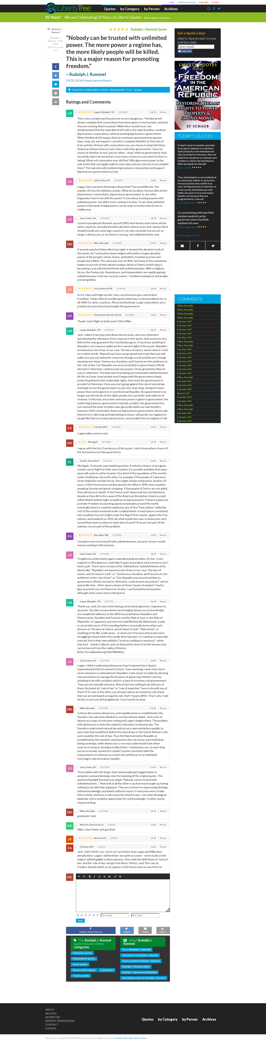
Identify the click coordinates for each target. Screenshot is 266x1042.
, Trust (128, 89)
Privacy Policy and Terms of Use (131, 1038)
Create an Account (186, 2)
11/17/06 (108, 601)
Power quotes (80, 964)
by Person (151, 9)
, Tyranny (137, 89)
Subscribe (204, 2)
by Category (129, 9)
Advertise (52, 1017)
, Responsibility (117, 89)
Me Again (93, 442)
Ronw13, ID (183, 393)
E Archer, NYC (100, 427)
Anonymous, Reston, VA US (107, 314)
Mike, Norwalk (101, 243)
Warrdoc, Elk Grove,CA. (91, 824)
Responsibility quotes (84, 969)
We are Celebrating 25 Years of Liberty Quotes (116, 17)
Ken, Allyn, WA (100, 535)
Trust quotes (106, 969)
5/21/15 (101, 846)
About (50, 1009)
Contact (51, 1024)
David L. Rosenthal (89, 460)
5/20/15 (111, 824)
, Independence (92, 89)
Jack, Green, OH (101, 180)
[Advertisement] (198, 273)
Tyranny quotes (81, 975)
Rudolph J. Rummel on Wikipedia (139, 972)
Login (171, 2)
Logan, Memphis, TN (103, 112)
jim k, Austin (99, 838)
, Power (104, 89)
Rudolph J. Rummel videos (135, 966)
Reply (164, 112)
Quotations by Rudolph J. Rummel (140, 955)
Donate (215, 2)
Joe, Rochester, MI (102, 288)
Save (80, 920)
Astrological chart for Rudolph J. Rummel (143, 977)
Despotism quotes (82, 952)
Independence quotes (84, 958)
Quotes (110, 9)
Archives (171, 9)
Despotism (78, 89)
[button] (79, 876)
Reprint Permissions (60, 1020)
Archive (51, 1013)
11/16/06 (122, 112)
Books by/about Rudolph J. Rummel (141, 960)
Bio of (136, 949)
